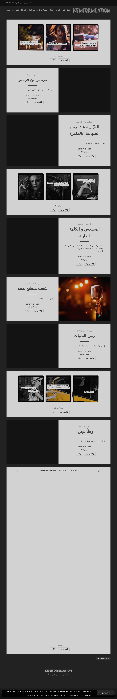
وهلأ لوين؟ (84, 431)
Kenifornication (58, 670)
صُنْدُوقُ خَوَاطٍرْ (43, 10)
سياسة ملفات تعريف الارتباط (35, 695)
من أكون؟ (18, 3)
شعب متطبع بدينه (32, 288)
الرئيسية (26, 3)
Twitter (10, 3)
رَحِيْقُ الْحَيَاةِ (32, 10)
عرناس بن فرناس (32, 79)
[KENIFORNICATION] (91, 12)
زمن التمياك (84, 335)
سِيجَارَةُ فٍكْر (66, 10)
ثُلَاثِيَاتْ (58, 10)
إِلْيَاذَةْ (51, 10)
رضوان (9, 10)
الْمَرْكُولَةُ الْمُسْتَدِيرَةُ (19, 10)
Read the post (32, 95)
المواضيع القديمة (103, 658)
